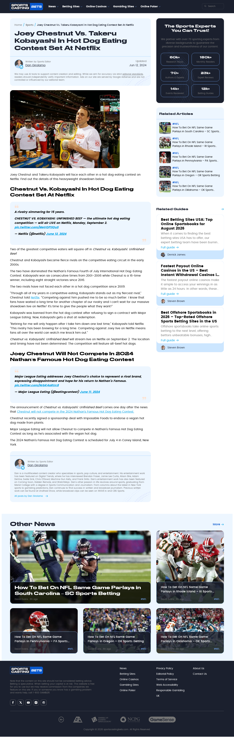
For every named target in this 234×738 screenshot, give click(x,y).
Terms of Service (166, 679)
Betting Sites (71, 6)
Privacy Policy (164, 668)
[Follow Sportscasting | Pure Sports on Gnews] (43, 702)
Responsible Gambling (170, 690)
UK (157, 696)
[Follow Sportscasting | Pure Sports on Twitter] (20, 702)
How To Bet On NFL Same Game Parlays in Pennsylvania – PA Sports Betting (194, 159)
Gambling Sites (123, 6)
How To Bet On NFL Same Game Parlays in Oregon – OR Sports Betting (196, 173)
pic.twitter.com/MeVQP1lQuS (36, 227)
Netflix (35, 297)
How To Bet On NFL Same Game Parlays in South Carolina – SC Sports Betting (195, 130)
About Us (198, 668)
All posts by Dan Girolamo (29, 496)
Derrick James (176, 254)
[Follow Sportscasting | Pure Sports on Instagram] (36, 702)
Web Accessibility (167, 685)
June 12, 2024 (56, 233)
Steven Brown (176, 301)
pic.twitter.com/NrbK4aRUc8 (36, 385)
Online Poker (149, 6)
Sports (29, 25)
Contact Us (200, 674)
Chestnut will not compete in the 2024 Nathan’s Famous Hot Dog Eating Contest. (75, 411)
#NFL (175, 124)
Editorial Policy (165, 674)
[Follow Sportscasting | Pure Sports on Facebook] (13, 702)
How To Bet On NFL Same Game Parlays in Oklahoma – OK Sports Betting (192, 188)
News (52, 6)
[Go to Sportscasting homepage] (26, 6)
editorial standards (132, 74)
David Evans (22, 599)
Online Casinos (96, 6)
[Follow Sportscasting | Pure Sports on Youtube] (28, 703)
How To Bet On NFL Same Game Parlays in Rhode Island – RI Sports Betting (193, 144)
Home (18, 25)
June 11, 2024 (90, 391)
